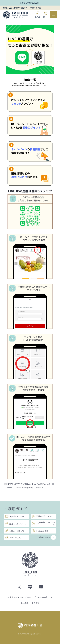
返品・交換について (17, 523)
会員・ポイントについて (46, 523)
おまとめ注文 (15, 537)
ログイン (37, 17)
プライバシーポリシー (43, 597)
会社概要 (24, 603)
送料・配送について (44, 516)
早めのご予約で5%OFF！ (30, 2)
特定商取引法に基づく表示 (19, 597)
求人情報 (36, 603)
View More (44, 537)
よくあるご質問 (42, 530)
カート (45, 17)
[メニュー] (53, 14)
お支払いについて (17, 516)
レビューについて (16, 530)
